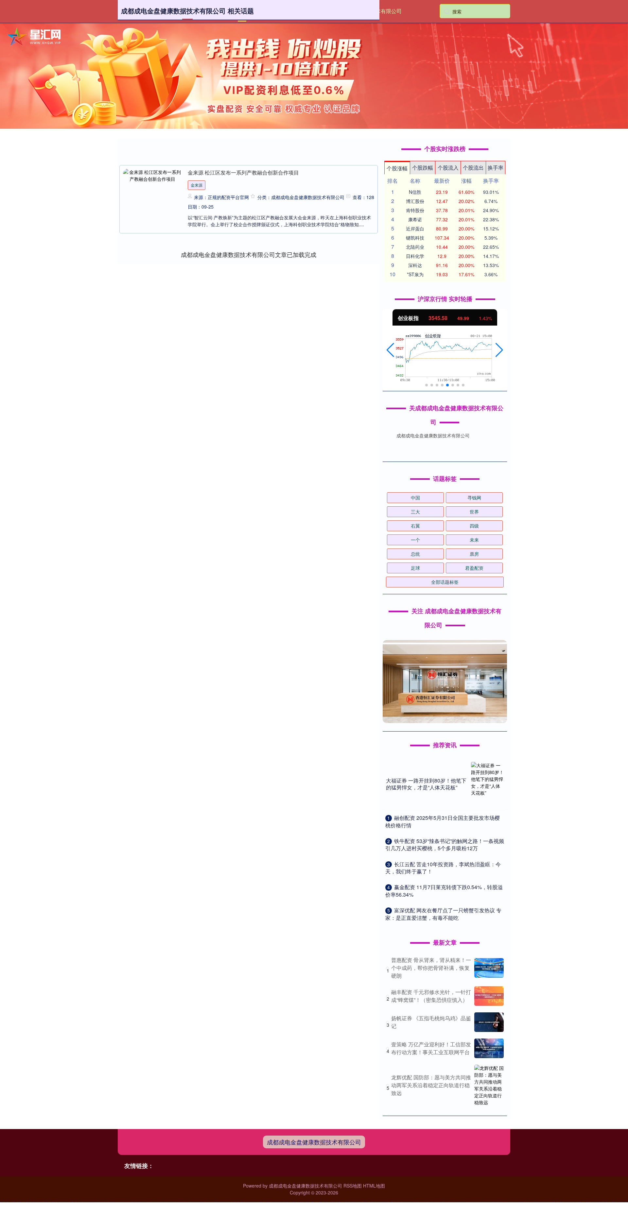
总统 (415, 553)
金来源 (196, 185)
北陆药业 (415, 247)
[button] (390, 350)
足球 (415, 568)
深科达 (415, 265)
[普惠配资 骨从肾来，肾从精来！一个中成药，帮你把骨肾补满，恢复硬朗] (489, 968)
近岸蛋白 (415, 228)
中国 (415, 497)
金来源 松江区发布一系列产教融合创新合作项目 (243, 172)
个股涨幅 (397, 168)
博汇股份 (415, 201)
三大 (415, 511)
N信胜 (415, 192)
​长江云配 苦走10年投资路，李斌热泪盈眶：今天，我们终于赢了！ (443, 867)
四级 (474, 525)
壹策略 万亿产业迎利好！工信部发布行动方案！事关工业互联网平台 (431, 1048)
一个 (415, 539)
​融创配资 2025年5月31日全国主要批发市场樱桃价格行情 (442, 821)
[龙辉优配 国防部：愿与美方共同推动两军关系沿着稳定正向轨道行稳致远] (489, 1085)
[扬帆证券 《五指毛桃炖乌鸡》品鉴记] (489, 1022)
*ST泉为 (415, 274)
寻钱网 (474, 497)
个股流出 (473, 167)
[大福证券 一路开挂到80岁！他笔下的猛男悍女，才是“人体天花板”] (487, 784)
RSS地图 (352, 1185)
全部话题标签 (445, 582)
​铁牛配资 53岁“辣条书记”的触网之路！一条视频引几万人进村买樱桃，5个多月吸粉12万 (444, 844)
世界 (474, 511)
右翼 (415, 525)
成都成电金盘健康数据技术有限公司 (314, 1142)
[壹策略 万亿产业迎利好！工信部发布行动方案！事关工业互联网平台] (489, 1048)
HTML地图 (374, 1185)
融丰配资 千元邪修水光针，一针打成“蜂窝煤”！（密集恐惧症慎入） (431, 996)
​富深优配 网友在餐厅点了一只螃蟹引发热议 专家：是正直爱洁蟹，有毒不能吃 (443, 913)
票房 (474, 553)
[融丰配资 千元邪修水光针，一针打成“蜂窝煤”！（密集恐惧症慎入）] (489, 996)
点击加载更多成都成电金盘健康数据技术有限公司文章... (249, 254)
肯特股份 (415, 210)
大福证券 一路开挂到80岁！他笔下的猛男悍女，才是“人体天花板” (426, 784)
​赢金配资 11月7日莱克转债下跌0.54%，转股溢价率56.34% (444, 890)
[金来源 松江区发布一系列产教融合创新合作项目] (152, 195)
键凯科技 (415, 237)
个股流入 (448, 167)
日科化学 (415, 256)
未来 (474, 539)
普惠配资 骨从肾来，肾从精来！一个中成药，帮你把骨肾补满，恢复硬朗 (431, 967)
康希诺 (415, 219)
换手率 (495, 167)
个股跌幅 (422, 167)
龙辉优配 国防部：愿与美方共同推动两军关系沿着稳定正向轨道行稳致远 (431, 1085)
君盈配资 (474, 568)
